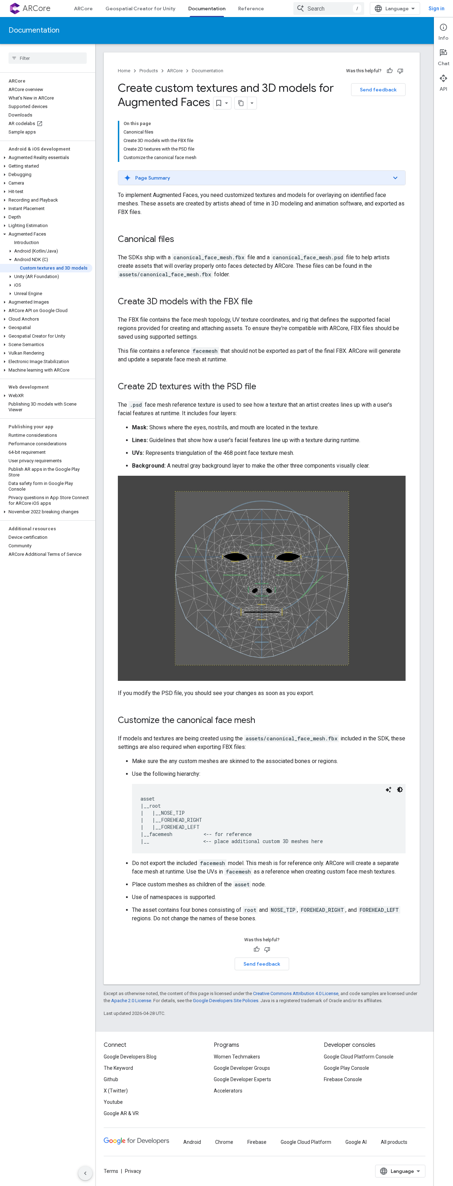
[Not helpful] (400, 71)
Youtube (113, 1102)
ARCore (37, 8)
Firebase (256, 1142)
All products (394, 1142)
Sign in (437, 8)
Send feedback (378, 89)
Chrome (224, 1142)
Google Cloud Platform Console (359, 1057)
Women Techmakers (237, 1057)
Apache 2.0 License (131, 1000)
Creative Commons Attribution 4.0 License (295, 993)
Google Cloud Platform (306, 1142)
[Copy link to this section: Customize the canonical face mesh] (262, 721)
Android (192, 1142)
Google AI (356, 1142)
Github (111, 1079)
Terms (111, 1171)
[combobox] (328, 8)
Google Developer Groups (242, 1068)
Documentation (206, 8)
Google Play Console (346, 1068)
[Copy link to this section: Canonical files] (181, 240)
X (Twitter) (116, 1091)
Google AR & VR (121, 1113)
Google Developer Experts (242, 1079)
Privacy (133, 1171)
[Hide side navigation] (85, 1173)
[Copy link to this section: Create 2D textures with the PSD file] (263, 387)
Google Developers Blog (130, 1057)
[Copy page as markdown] (241, 103)
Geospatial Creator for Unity (140, 8)
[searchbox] (47, 58)
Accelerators (228, 1091)
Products (148, 70)
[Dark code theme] (400, 789)
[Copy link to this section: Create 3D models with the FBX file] (260, 302)
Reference (251, 8)
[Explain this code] (388, 789)
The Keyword (118, 1068)
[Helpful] (389, 71)
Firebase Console (343, 1079)
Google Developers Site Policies (225, 1000)
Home (124, 70)
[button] (46, 157)
